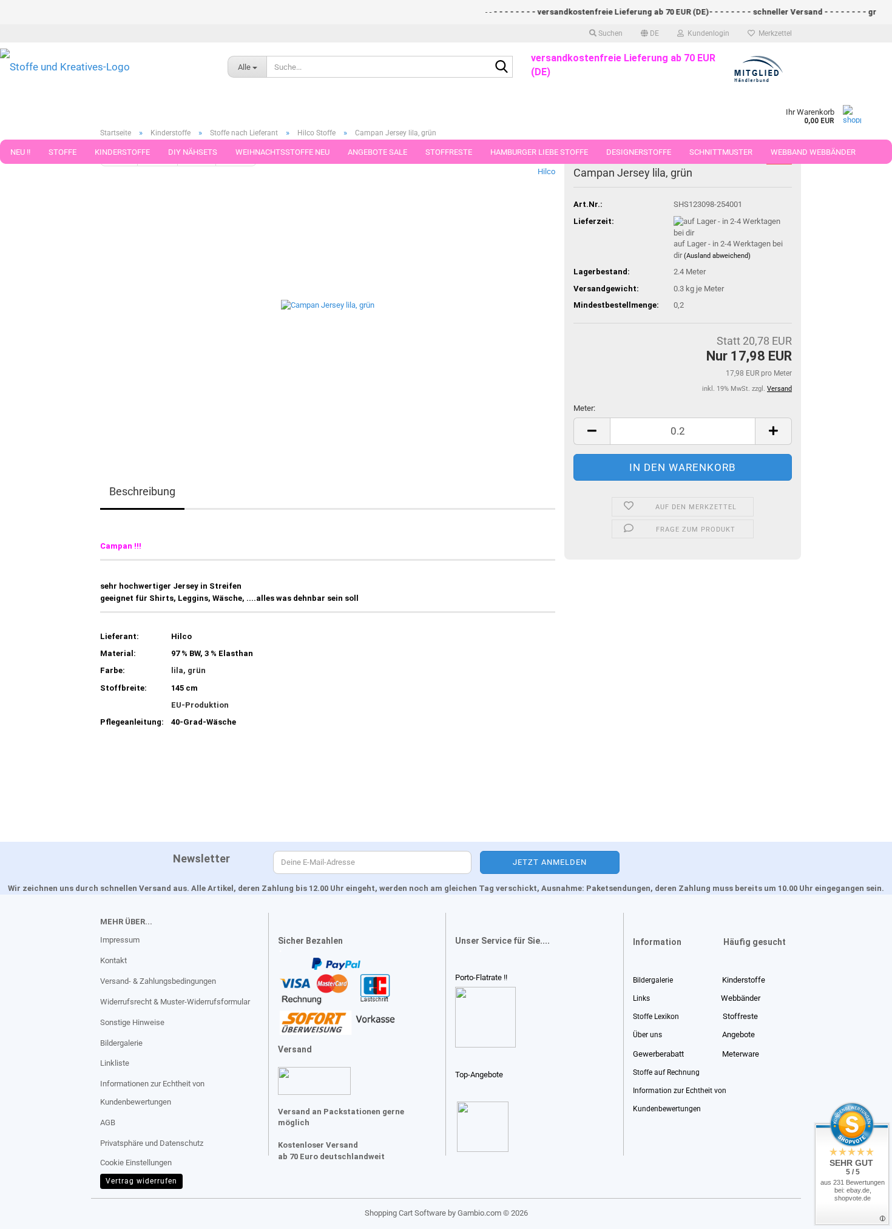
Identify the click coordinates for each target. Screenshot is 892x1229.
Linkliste (114, 1063)
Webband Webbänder (813, 152)
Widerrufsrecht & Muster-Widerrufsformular (175, 1001)
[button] (650, 33)
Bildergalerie (121, 1043)
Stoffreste (448, 152)
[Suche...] (501, 67)
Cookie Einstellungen (136, 1162)
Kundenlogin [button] (706, 33)
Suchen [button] (609, 33)
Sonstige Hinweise (132, 1022)
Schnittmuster (720, 152)
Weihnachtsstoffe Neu (282, 152)
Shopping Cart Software (405, 1212)
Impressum (120, 939)
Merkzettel (773, 33)
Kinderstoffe (122, 152)
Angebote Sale (377, 152)
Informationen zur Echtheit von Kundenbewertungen (152, 1092)
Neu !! (20, 152)
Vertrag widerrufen (141, 1181)
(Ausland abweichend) (717, 256)
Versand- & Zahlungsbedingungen (158, 981)
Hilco (546, 171)
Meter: (584, 408)
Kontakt (113, 960)
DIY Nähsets (192, 152)
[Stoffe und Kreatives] (104, 66)
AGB (107, 1122)
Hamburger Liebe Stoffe (539, 152)
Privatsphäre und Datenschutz (151, 1143)
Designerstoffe (638, 152)
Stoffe (62, 152)
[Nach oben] (33, 1211)
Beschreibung (142, 491)
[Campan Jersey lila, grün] (327, 302)
